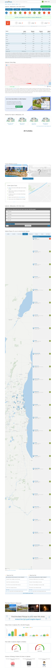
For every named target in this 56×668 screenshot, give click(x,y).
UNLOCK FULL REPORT (46, 6)
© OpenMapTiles (29, 569)
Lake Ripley (9, 214)
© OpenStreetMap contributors (24, 569)
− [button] (49, 66)
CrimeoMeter (15, 88)
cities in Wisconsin (22, 197)
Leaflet (31, 569)
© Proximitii (20, 569)
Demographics (25, 9)
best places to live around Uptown (12, 570)
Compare (28, 178)
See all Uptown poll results (28, 593)
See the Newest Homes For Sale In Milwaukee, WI (43, 126)
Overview (9, 9)
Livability (45, 1)
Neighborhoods (46, 9)
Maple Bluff (9, 211)
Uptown (10, 187)
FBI (31, 26)
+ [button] (49, 64)
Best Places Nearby (36, 9)
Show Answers (28, 225)
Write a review (7, 591)
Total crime (7, 33)
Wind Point (9, 217)
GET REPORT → (19, 106)
